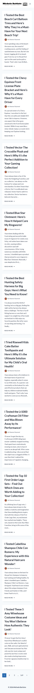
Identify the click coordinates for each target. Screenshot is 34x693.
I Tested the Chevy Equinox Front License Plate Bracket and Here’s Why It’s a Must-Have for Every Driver (16, 90)
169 (21, 675)
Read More (10, 66)
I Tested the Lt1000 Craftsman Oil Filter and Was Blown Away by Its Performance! (17, 419)
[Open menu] (30, 3)
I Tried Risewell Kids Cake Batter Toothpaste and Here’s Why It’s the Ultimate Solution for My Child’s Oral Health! (17, 354)
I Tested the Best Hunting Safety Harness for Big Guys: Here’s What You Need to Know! (16, 286)
